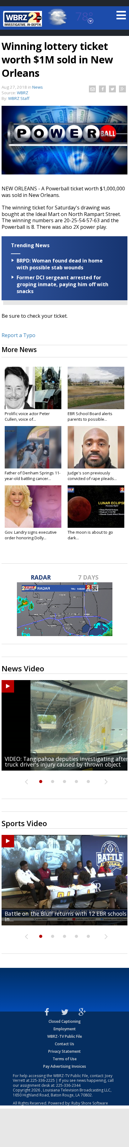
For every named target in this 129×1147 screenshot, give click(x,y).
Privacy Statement (64, 1051)
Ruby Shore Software (89, 1103)
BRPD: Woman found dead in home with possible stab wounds (60, 264)
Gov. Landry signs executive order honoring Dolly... (31, 535)
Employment (65, 1029)
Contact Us (64, 1044)
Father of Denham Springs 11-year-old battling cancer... (32, 475)
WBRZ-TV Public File (64, 1036)
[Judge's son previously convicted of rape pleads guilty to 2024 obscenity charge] (96, 447)
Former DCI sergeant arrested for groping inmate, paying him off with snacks (62, 284)
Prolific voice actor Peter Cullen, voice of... (27, 416)
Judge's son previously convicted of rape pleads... (92, 475)
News (37, 87)
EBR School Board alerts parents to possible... (90, 416)
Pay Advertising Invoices (64, 1066)
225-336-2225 (42, 1080)
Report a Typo (18, 335)
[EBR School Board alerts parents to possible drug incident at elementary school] (96, 388)
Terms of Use (65, 1058)
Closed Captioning (65, 1021)
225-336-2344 (68, 1085)
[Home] (23, 19)
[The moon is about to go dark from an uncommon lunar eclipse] (96, 506)
